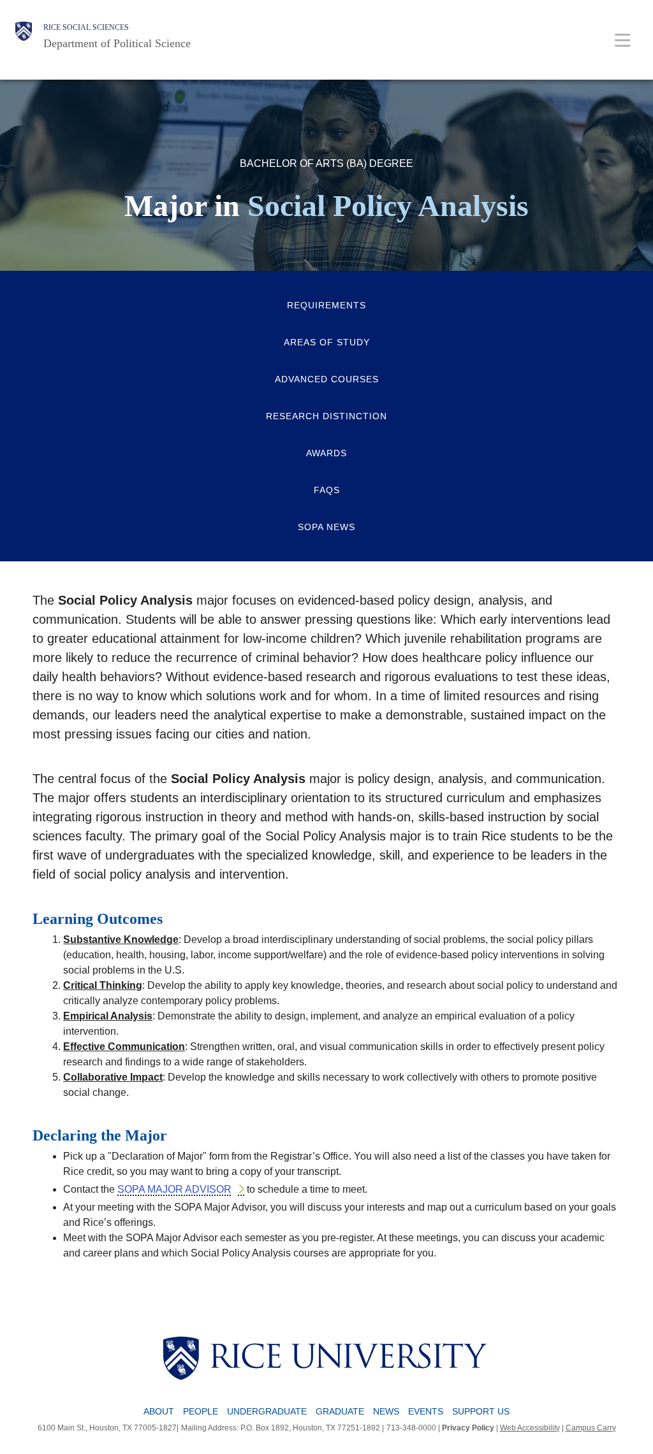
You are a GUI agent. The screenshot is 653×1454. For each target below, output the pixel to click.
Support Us (481, 1411)
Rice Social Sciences (86, 27)
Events (425, 1411)
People (200, 1411)
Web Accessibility (530, 1427)
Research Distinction (326, 416)
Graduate (340, 1411)
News (386, 1411)
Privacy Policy (468, 1427)
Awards (326, 453)
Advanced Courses (327, 379)
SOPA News (326, 527)
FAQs (327, 490)
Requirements (326, 305)
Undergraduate (267, 1411)
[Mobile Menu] (623, 40)
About (158, 1411)
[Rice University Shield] (23, 36)
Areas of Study (327, 342)
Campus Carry (591, 1427)
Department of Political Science (117, 43)
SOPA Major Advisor (174, 1189)
